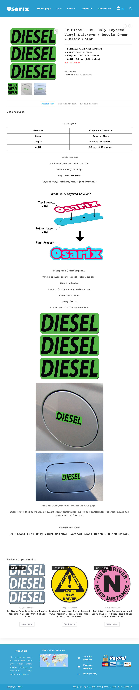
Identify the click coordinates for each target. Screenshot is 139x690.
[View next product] (130, 26)
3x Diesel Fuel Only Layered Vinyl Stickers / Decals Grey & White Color (27, 614)
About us (21, 650)
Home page (77, 687)
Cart (99, 687)
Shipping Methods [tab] (67, 104)
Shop (106, 687)
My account (89, 687)
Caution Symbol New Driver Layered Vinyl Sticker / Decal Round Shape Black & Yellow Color (69, 614)
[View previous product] (125, 26)
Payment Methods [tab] (88, 104)
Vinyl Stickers (84, 75)
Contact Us (126, 687)
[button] (56, 31)
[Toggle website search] (130, 8)
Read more (26, 624)
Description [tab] (48, 104)
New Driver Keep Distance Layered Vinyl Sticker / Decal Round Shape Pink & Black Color (112, 614)
